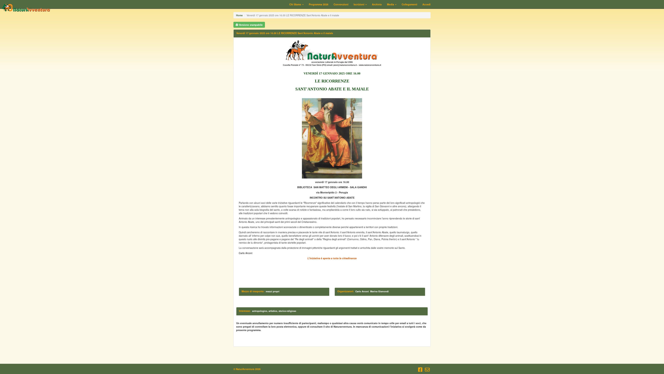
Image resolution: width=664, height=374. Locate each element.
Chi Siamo (295, 4)
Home (239, 15)
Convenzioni (341, 4)
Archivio (377, 4)
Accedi (426, 4)
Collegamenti (409, 4)
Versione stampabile (250, 24)
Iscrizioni (359, 4)
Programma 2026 (318, 4)
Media (391, 4)
